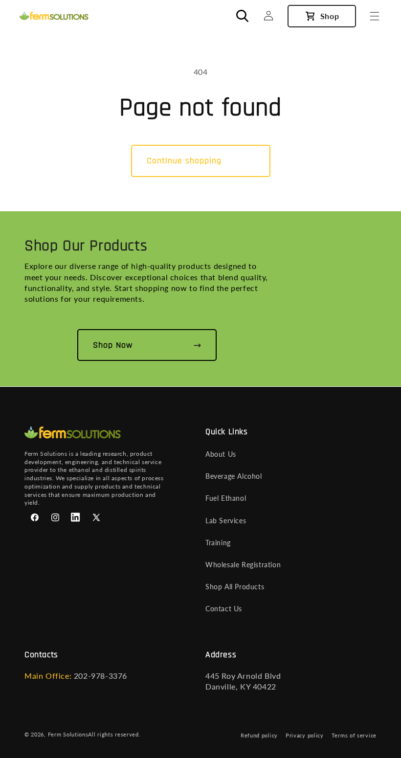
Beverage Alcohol (233, 476)
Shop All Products (234, 586)
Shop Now (113, 345)
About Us (220, 454)
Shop (329, 16)
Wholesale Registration (243, 564)
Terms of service (354, 735)
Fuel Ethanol (225, 498)
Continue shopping (184, 160)
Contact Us (223, 608)
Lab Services (225, 520)
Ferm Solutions (68, 734)
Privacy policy (305, 735)
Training (218, 542)
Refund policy (259, 735)
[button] (374, 16)
